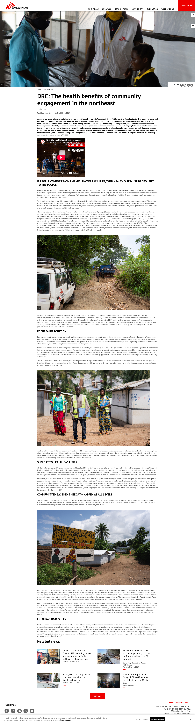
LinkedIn (19, 710)
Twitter (25, 710)
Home (39, 89)
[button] (193, 26)
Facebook (7, 710)
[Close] (190, 719)
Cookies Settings (141, 719)
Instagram (13, 710)
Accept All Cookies (157, 719)
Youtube (32, 710)
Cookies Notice (65, 720)
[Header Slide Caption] (2, 85)
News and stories (48, 89)
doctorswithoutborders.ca (179, 702)
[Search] (193, 15)
